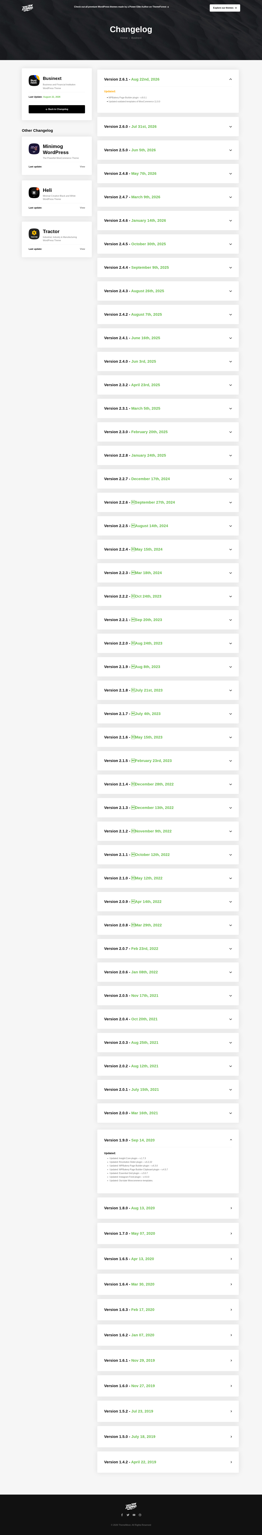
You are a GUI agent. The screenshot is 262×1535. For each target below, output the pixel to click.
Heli (47, 190)
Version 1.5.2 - (128, 1411)
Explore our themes (223, 8)
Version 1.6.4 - (129, 1284)
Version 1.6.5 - (129, 1259)
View (82, 166)
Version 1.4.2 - (130, 1462)
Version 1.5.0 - (129, 1436)
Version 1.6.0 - (129, 1386)
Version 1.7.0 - (129, 1233)
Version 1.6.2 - (129, 1335)
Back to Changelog (58, 109)
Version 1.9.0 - (129, 1140)
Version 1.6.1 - (129, 1360)
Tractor (51, 231)
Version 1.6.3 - (129, 1310)
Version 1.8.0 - (129, 1208)
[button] (168, 1141)
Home (124, 37)
